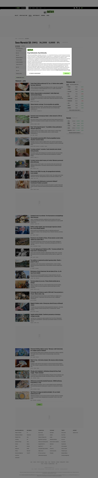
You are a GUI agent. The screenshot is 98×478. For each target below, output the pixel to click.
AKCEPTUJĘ (67, 73)
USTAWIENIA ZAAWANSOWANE (34, 73)
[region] (49, 62)
